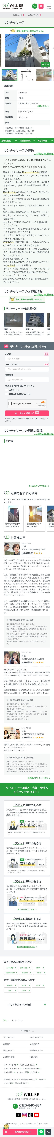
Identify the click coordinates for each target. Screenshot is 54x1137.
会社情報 (34, 1057)
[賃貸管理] (27, 938)
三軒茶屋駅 (10, 968)
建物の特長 (6, 141)
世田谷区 (10, 986)
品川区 (24, 990)
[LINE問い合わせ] (41, 1132)
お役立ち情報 (8, 1057)
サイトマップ (43, 1124)
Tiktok (30, 1115)
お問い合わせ (8, 1037)
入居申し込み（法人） (12, 1068)
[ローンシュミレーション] (27, 900)
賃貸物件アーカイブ (11, 1079)
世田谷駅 (25, 973)
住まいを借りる (36, 1037)
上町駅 (39, 973)
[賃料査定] (27, 862)
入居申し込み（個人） (28, 1065)
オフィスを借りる (10, 1065)
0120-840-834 (34, 6)
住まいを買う (8, 1050)
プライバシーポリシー (28, 1124)
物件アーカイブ (11, 1124)
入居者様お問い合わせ (31, 1068)
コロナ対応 (8, 1083)
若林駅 (38, 968)
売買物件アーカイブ (28, 1079)
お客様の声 (34, 1044)
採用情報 (34, 1072)
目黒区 (38, 986)
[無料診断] (27, 824)
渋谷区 (24, 986)
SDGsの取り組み (21, 1083)
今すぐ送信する (29, 413)
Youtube (36, 1115)
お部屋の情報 (25, 141)
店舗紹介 (7, 1044)
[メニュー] (48, 5)
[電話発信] (48, 1132)
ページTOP (25, 1031)
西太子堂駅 (24, 968)
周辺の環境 (42, 141)
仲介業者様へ (8, 1072)
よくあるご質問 (22, 1072)
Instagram (24, 1115)
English (41, 1079)
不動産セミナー (36, 1050)
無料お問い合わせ (41, 6)
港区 (9, 990)
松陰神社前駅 (10, 973)
